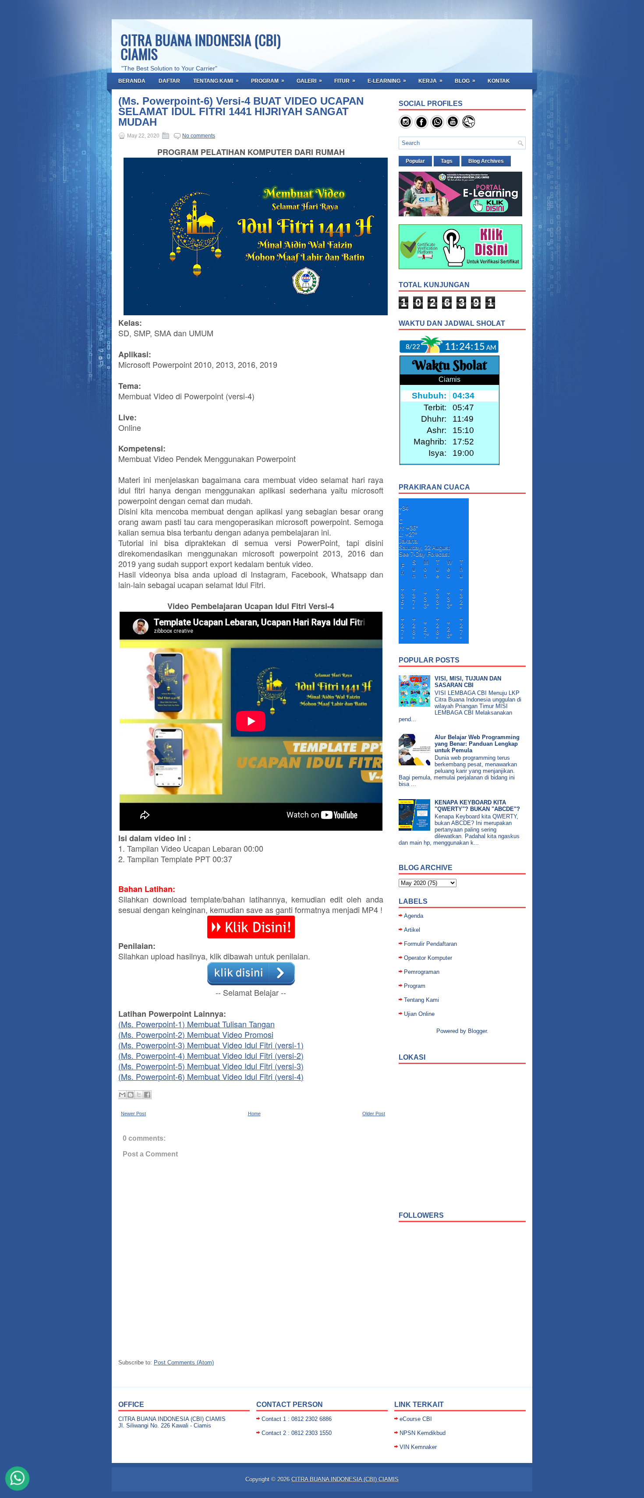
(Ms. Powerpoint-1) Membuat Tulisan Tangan (196, 1023)
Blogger (477, 1031)
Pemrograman (421, 972)
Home (254, 1113)
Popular (415, 161)
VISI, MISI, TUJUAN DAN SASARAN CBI (468, 681)
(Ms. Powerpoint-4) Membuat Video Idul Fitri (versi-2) (211, 1055)
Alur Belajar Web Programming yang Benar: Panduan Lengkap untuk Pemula (477, 744)
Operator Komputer (428, 958)
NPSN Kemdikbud (423, 1433)
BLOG (465, 81)
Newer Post (133, 1113)
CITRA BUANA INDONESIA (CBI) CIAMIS (200, 46)
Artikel (412, 930)
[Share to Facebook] (147, 1094)
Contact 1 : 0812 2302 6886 (297, 1419)
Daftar (169, 81)
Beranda (131, 81)
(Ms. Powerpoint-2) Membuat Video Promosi (195, 1034)
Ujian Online (419, 1014)
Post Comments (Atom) (184, 1362)
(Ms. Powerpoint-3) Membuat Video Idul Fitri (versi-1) (211, 1044)
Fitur (344, 81)
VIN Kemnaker (418, 1447)
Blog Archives (486, 161)
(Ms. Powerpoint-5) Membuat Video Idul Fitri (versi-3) (211, 1066)
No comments (198, 136)
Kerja (430, 81)
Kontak (499, 81)
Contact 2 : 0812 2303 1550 (297, 1433)
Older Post (373, 1113)
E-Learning (387, 81)
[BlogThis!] (130, 1094)
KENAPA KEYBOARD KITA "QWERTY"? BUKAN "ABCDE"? (477, 805)
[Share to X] (138, 1094)
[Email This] (122, 1094)
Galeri (309, 81)
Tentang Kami (216, 81)
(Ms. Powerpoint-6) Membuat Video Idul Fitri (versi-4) (211, 1076)
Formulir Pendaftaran (430, 944)
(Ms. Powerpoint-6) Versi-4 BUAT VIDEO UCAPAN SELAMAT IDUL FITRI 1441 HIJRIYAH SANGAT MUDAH (241, 111)
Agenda (413, 916)
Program (267, 81)
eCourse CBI (416, 1419)
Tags (447, 161)
